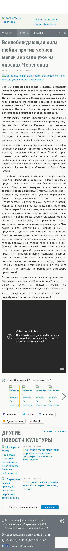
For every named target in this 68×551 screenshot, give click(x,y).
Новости (23, 33)
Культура (6, 70)
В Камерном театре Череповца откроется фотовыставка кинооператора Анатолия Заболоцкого (41, 454)
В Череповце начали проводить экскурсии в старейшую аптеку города (41, 485)
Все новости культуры (54, 431)
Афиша (38, 33)
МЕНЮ (9, 33)
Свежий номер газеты (46, 19)
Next (64, 396)
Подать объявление (45, 24)
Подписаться (50, 507)
